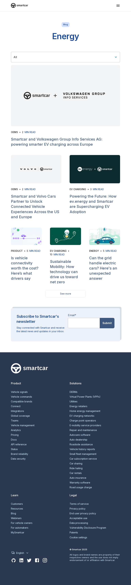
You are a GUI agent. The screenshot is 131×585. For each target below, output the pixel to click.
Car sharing (76, 463)
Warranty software (80, 482)
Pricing (15, 435)
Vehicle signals (19, 392)
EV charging (78, 189)
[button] (118, 6)
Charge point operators (83, 420)
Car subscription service (83, 458)
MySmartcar (17, 532)
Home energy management (85, 411)
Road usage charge (81, 487)
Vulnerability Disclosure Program (88, 527)
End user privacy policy (83, 513)
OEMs (14, 132)
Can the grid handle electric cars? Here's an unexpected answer (103, 268)
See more (65, 293)
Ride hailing (76, 468)
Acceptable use (78, 518)
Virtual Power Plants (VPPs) (85, 396)
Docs (14, 439)
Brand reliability (19, 454)
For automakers (19, 527)
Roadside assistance (81, 444)
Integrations (17, 411)
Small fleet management (83, 454)
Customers (17, 504)
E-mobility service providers (85, 425)
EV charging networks (82, 415)
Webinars (16, 518)
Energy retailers (78, 406)
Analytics (16, 430)
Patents (74, 532)
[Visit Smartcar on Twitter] (29, 560)
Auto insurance (78, 477)
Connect (15, 406)
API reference (19, 444)
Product (17, 250)
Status (14, 449)
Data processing (79, 523)
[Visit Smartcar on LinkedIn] (21, 560)
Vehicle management (22, 425)
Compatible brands (21, 401)
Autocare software (80, 435)
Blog (13, 513)
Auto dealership (78, 439)
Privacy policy (77, 508)
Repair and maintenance (83, 430)
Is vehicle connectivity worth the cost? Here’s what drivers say (24, 268)
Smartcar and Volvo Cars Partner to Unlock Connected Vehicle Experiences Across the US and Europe (35, 206)
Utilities (73, 401)
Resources (17, 508)
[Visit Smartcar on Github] (13, 560)
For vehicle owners (21, 523)
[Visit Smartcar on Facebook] (37, 560)
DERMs (73, 392)
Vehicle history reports (82, 449)
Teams (14, 420)
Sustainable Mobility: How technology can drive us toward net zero (64, 271)
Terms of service (79, 504)
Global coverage (20, 415)
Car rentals (76, 473)
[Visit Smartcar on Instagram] (44, 560)
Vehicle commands (21, 396)
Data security (18, 458)
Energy (94, 250)
